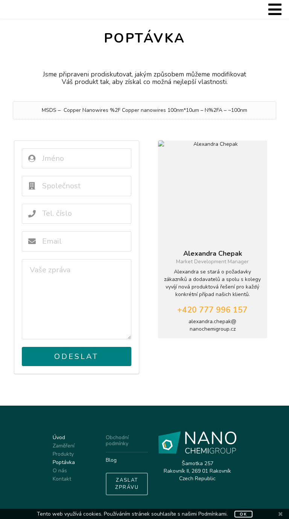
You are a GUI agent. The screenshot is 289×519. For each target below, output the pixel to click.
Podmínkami (212, 513)
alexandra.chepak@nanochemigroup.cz (212, 325)
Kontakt (62, 478)
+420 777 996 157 (212, 310)
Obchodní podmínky (117, 441)
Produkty (63, 454)
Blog (111, 460)
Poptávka (64, 462)
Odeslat (76, 356)
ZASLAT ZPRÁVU (127, 484)
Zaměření (64, 445)
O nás (60, 470)
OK (243, 514)
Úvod (59, 438)
